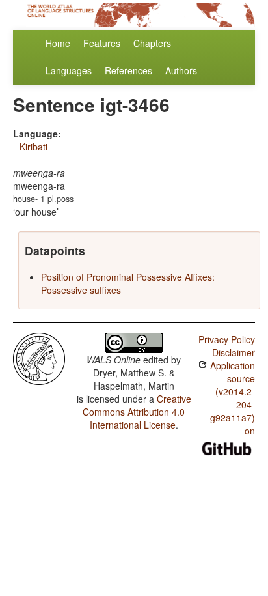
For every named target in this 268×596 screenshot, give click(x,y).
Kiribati (33, 146)
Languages (69, 70)
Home (58, 43)
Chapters (152, 43)
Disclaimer (233, 352)
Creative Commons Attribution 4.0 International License (137, 411)
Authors (181, 70)
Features (101, 43)
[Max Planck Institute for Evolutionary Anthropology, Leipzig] (39, 357)
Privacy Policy (226, 339)
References (128, 70)
